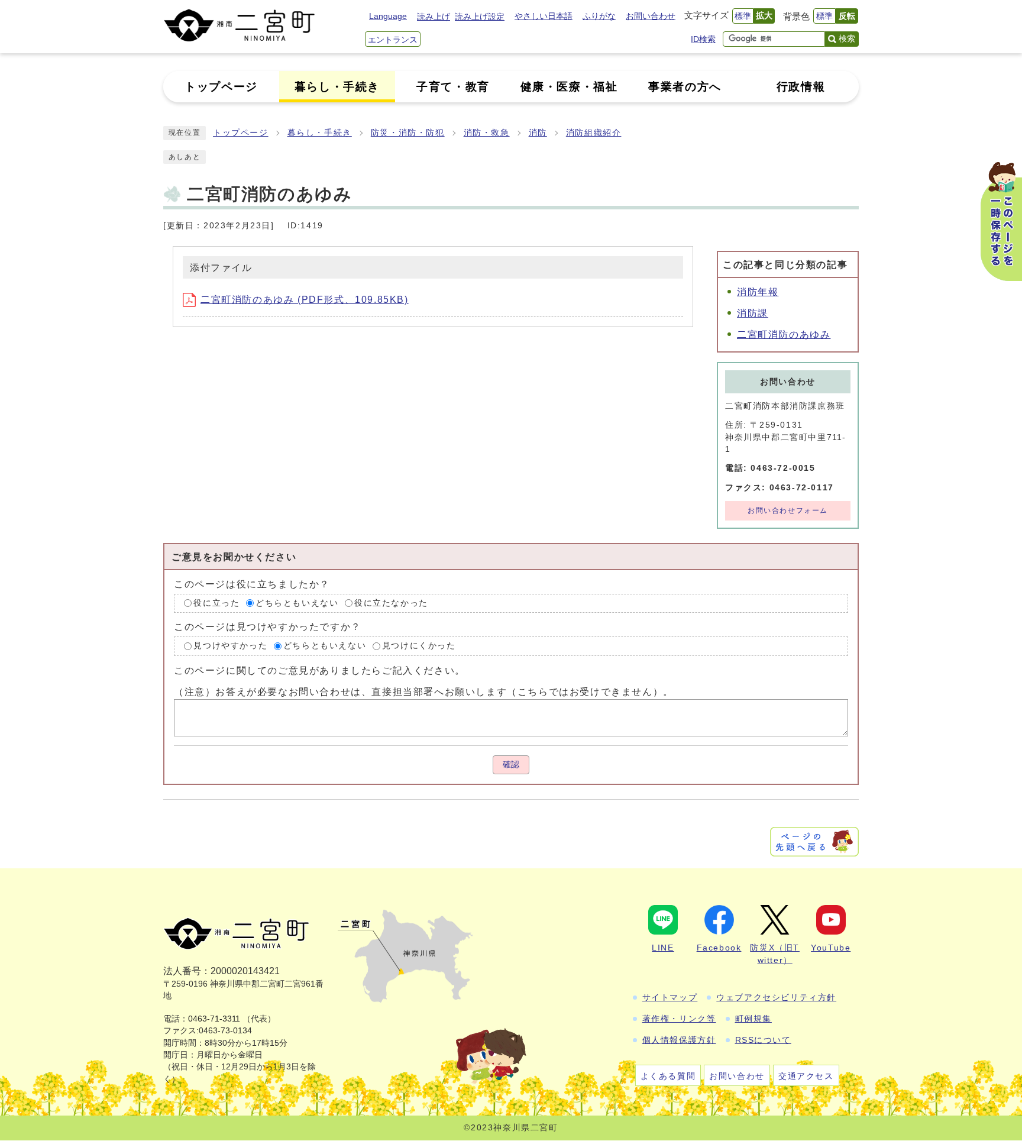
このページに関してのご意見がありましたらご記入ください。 (319, 670)
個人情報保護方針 (679, 1040)
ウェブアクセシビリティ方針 (776, 997)
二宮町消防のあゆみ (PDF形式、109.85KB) (304, 300)
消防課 (752, 313)
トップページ (241, 132)
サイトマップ (670, 997)
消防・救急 (487, 132)
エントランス (393, 39)
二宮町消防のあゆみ (783, 334)
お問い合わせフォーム (788, 510)
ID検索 (703, 39)
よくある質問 (668, 1076)
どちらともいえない (297, 603)
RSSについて (763, 1040)
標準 (743, 16)
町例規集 (753, 1018)
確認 (511, 764)
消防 (538, 132)
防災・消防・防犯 (408, 132)
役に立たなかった (391, 603)
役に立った (216, 603)
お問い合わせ (650, 16)
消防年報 (757, 292)
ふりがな (599, 16)
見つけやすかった (230, 645)
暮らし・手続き (319, 132)
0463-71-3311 (214, 1018)
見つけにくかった (419, 645)
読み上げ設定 (479, 16)
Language (388, 16)
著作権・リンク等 (679, 1018)
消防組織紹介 (594, 132)
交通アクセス (806, 1076)
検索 (847, 38)
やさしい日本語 (544, 16)
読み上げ (433, 16)
